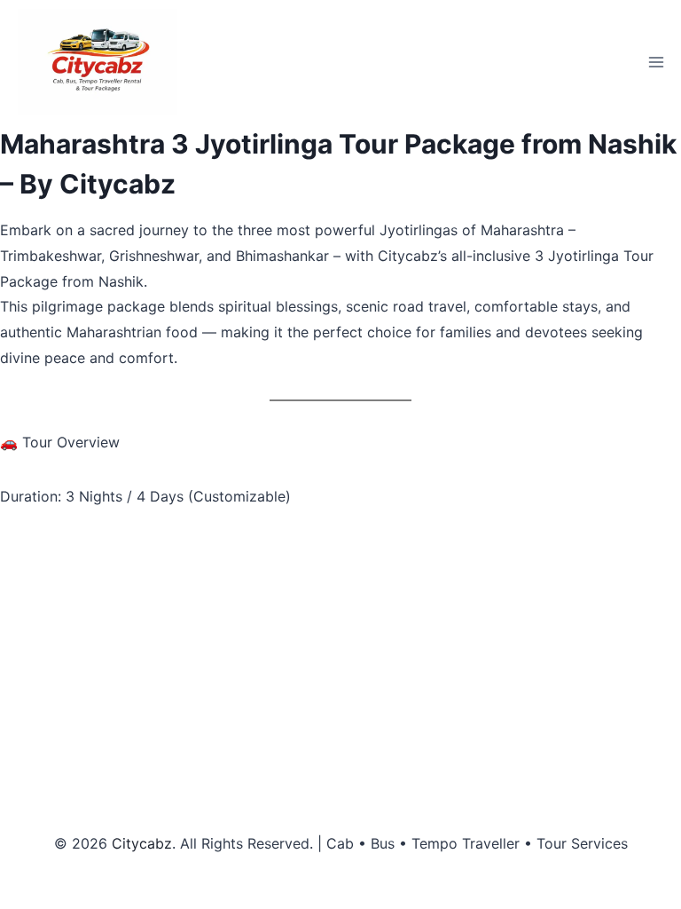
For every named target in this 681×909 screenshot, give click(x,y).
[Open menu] (655, 61)
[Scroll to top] (637, 865)
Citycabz (142, 843)
